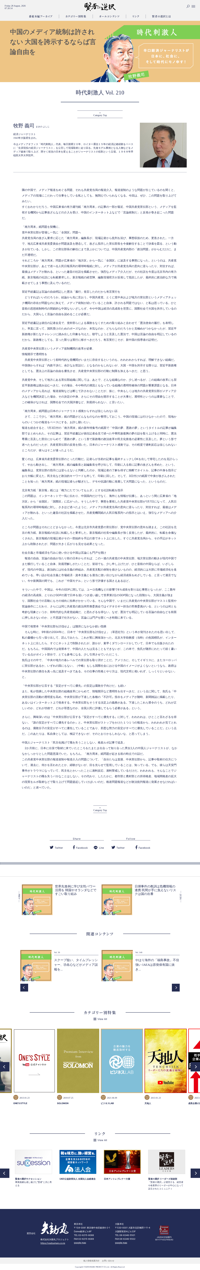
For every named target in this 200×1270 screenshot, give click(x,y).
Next (176, 988)
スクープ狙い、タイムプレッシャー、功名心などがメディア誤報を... (76, 964)
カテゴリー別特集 (75, 16)
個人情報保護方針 (91, 1260)
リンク (136, 16)
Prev (24, 988)
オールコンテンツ (109, 16)
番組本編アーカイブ (40, 16)
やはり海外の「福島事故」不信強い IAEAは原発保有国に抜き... (157, 964)
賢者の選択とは (161, 16)
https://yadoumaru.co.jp (52, 1243)
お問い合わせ (108, 1260)
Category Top (100, 115)
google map (80, 1242)
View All (102, 1019)
